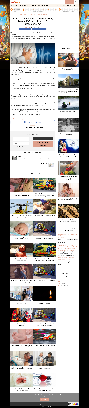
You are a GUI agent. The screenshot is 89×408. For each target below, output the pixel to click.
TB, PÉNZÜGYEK (44, 5)
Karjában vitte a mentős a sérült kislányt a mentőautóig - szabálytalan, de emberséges (44, 259)
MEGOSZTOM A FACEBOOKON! (33, 122)
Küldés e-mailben (39, 29)
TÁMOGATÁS (69, 1)
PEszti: (60, 281)
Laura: (64, 285)
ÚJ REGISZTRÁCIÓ (43, 145)
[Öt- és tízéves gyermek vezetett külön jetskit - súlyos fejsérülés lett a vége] (68, 103)
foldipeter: (63, 276)
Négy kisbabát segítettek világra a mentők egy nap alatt (44, 216)
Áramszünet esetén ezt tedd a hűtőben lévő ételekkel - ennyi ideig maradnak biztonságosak (68, 178)
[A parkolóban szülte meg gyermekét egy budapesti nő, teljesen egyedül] (21, 228)
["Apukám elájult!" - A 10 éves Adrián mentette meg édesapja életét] (21, 293)
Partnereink (55, 394)
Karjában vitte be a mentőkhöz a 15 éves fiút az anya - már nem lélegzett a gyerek (44, 324)
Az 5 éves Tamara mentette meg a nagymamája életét (44, 281)
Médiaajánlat (22, 394)
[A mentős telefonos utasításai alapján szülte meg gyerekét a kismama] (21, 250)
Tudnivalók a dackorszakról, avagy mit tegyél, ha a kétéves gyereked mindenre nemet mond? (68, 199)
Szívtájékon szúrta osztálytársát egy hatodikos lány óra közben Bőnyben (21, 216)
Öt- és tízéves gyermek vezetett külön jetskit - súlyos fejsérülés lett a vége (68, 112)
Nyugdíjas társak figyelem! (42, 165)
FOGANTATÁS (14, 5)
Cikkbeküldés (62, 394)
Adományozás (71, 394)
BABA (28, 5)
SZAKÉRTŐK (24, 1)
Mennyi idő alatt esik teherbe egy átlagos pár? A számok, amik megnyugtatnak (68, 155)
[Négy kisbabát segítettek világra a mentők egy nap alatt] (44, 206)
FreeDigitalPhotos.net (23, 119)
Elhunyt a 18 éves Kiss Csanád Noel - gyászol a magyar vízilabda (68, 134)
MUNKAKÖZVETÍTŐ (34, 1)
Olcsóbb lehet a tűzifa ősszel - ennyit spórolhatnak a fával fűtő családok (68, 220)
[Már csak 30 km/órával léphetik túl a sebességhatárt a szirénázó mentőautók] (44, 228)
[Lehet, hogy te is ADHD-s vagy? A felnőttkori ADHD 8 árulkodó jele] (68, 60)
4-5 (69, 9)
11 (53, 9)
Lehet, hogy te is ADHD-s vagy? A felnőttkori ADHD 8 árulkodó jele (68, 69)
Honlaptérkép (47, 394)
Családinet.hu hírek (22, 14)
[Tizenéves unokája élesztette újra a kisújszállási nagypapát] (21, 315)
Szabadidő (32, 14)
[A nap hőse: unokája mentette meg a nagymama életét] (44, 336)
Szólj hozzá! (25, 29)
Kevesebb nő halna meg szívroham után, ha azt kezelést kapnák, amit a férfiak (44, 389)
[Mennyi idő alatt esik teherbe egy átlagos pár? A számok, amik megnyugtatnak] (68, 146)
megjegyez (21, 146)
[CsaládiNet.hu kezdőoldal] (15, 2)
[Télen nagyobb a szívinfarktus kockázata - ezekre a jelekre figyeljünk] (44, 358)
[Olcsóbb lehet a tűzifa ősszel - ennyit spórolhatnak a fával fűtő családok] (68, 211)
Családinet (28, 27)
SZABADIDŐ (58, 5)
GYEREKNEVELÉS (35, 5)
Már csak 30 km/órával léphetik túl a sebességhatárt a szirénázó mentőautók (44, 238)
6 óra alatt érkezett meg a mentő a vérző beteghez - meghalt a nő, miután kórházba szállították (44, 195)
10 (50, 9)
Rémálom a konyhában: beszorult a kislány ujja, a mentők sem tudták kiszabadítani (21, 194)
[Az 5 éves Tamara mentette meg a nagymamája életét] (44, 271)
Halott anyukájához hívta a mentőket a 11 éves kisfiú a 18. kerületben (44, 303)
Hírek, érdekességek (42, 14)
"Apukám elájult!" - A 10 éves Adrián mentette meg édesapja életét (21, 303)
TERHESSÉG (22, 5)
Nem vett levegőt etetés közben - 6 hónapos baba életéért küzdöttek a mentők (22, 346)
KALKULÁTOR (45, 1)
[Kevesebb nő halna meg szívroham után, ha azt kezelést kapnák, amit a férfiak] (44, 380)
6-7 (72, 9)
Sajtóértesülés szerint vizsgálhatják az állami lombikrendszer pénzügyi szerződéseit (67, 235)
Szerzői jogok (38, 394)
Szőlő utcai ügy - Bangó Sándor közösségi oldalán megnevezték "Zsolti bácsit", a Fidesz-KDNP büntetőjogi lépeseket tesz (68, 91)
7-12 (75, 9)
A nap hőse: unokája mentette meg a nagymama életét (44, 346)
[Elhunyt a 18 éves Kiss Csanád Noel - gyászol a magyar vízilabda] (68, 125)
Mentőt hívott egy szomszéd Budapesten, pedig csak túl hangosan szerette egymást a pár (21, 281)
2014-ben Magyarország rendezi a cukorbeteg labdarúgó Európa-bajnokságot (34, 158)
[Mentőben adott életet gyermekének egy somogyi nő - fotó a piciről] (21, 380)
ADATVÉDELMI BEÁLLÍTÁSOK (44, 406)
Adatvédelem (30, 394)
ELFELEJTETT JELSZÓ (43, 142)
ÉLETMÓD (52, 5)
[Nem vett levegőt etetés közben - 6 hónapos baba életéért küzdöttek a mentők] (21, 336)
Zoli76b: (62, 279)
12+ (77, 9)
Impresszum (14, 394)
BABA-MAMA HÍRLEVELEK (56, 1)
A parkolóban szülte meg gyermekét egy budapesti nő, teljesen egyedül (21, 238)
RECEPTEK (65, 5)
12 (55, 9)
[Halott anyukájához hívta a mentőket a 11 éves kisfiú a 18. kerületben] (44, 293)
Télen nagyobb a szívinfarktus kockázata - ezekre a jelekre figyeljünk (44, 368)
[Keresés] (78, 1)
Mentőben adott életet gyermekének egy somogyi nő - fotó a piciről (22, 389)
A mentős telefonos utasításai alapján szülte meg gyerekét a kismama (22, 259)
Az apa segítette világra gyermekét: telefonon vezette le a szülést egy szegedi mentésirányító (21, 368)
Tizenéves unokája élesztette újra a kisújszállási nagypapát (21, 324)
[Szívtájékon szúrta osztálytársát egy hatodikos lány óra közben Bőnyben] (21, 206)
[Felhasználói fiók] (75, 1)
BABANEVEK (72, 5)
